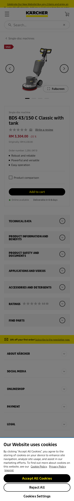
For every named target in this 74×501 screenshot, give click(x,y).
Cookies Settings (37, 496)
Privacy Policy (57, 466)
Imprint (9, 470)
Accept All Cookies (37, 478)
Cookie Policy (39, 466)
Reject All (37, 487)
